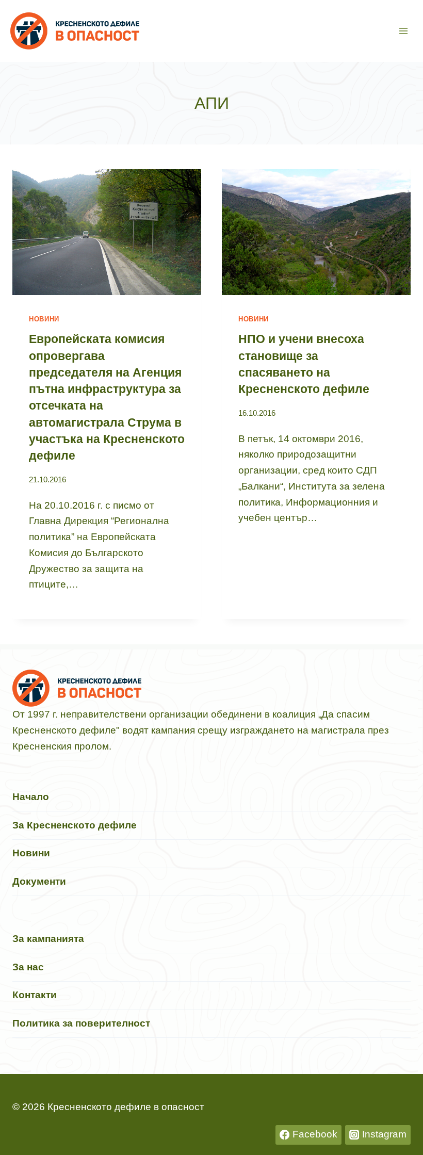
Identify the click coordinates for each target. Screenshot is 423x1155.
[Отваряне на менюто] (403, 31)
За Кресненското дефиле (74, 825)
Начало (30, 796)
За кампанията (48, 938)
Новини (44, 319)
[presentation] (106, 232)
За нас (28, 967)
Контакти (34, 994)
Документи (39, 881)
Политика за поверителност (81, 1023)
